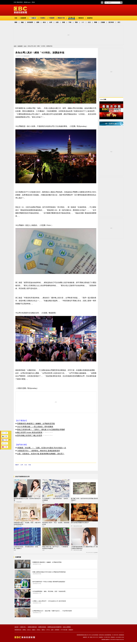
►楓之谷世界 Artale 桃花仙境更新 (28, 432)
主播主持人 (23, 627)
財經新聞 (23, 18)
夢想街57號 (61, 18)
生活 (89, 22)
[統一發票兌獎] (111, 125)
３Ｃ (83, 22)
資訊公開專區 (67, 627)
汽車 (70, 22)
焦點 (22, 22)
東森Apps (27, 2)
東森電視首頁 (18, 629)
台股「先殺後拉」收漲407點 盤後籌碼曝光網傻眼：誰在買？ (40, 454)
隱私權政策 (121, 634)
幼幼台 (38, 629)
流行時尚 (111, 22)
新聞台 (24, 629)
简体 (33, 2)
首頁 (16, 18)
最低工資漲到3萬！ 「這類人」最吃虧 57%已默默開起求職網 (41, 429)
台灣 (22, 464)
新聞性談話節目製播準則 (55, 627)
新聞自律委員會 (32, 627)
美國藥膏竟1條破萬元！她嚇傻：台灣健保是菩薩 (36, 423)
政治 (44, 22)
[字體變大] (5, 437)
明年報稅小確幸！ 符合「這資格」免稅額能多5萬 (55, 523)
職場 (95, 22)
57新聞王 (42, 18)
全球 (50, 22)
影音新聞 (30, 22)
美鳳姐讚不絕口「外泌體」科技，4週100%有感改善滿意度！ (27, 523)
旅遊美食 (90, 18)
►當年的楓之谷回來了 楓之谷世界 (28, 435)
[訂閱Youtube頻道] (5, 447)
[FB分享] (5, 433)
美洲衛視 (57, 629)
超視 (52, 629)
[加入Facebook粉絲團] (5, 444)
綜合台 (29, 629)
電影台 (43, 629)
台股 (57, 22)
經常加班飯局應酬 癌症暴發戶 (80, 522)
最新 (16, 22)
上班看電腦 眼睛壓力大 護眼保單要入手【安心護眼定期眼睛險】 (84, 547)
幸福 (29, 464)
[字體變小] (5, 440)
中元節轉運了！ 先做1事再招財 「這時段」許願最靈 (55, 499)
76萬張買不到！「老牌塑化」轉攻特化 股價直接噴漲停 (38, 451)
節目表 (16, 627)
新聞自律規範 (42, 627)
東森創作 (71, 629)
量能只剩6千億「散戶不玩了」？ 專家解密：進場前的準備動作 (55, 547)
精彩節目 (81, 18)
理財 (76, 22)
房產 (63, 22)
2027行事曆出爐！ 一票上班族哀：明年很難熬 (35, 426)
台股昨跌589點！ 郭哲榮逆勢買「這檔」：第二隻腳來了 (27, 547)
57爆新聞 (51, 18)
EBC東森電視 (18, 2)
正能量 (103, 22)
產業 (38, 22)
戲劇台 (34, 629)
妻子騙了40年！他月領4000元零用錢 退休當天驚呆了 (84, 499)
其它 (119, 22)
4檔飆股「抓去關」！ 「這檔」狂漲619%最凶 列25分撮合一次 (41, 448)
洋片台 (48, 629)
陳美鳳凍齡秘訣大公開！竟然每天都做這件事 (27, 499)
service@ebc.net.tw (120, 637)
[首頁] (20, 10)
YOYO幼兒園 (64, 629)
